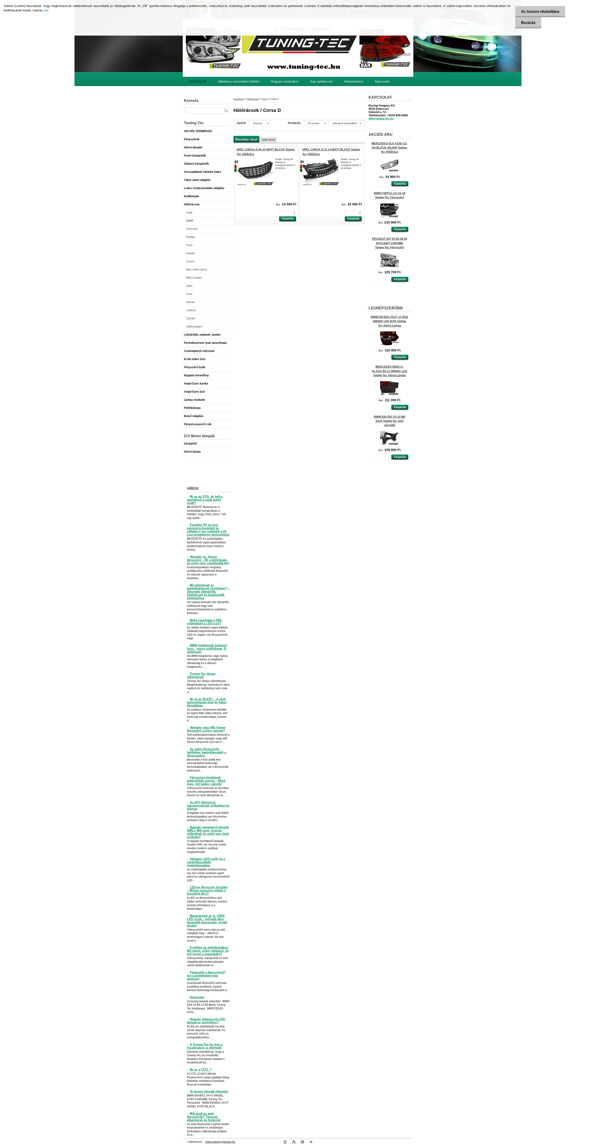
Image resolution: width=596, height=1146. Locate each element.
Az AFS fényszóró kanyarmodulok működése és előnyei (208, 806)
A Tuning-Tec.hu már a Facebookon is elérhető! (204, 1046)
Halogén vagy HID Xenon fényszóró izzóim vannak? (206, 729)
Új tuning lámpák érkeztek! (209, 1091)
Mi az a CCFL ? (201, 1069)
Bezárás (528, 23)
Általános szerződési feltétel (238, 81)
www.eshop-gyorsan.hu (220, 1141)
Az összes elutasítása (540, 11)
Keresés (191, 101)
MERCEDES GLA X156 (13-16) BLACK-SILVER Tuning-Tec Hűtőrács (389, 148)
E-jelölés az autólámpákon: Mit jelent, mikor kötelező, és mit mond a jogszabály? (208, 951)
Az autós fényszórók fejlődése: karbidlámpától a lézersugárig (206, 752)
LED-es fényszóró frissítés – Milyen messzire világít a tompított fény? (207, 890)
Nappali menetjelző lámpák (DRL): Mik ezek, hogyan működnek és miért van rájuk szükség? (208, 832)
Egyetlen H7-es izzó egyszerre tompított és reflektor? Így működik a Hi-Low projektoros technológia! (208, 529)
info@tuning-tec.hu (381, 118)
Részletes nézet (246, 139)
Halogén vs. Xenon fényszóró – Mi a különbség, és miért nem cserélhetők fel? (208, 560)
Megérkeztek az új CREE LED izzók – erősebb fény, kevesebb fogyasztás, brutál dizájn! (207, 920)
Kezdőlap (239, 99)
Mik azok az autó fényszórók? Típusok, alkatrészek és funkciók (203, 1117)
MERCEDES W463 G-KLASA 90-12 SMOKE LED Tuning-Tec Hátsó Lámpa (389, 371)
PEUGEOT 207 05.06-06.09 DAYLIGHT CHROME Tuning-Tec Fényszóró (389, 243)
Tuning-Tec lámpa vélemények (201, 675)
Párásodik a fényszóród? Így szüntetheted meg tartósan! (206, 976)
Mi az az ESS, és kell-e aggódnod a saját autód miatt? (205, 500)
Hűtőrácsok (253, 99)
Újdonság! (197, 997)
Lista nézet (268, 139)
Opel (264, 99)
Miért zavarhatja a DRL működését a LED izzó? (204, 622)
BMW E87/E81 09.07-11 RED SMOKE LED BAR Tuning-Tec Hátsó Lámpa (389, 321)
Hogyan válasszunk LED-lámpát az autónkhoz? (206, 1021)
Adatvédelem (353, 81)
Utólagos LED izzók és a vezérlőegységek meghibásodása (206, 862)
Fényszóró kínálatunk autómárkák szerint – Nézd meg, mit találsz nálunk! (206, 781)
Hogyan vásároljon (284, 81)
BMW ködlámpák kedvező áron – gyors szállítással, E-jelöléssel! (207, 649)
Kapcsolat (382, 81)
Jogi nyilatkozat (321, 81)
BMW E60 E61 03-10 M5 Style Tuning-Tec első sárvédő (389, 421)
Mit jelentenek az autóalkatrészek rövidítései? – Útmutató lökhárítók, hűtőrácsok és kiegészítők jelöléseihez (208, 592)
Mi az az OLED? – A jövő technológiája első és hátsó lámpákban (207, 702)
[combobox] (316, 123)
